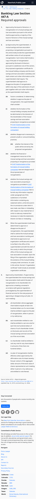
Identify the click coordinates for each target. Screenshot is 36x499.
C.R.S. (11, 477)
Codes (11, 475)
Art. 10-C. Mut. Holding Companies (13, 8)
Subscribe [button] (5, 406)
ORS (14, 489)
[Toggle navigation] (32, 2)
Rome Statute (13, 494)
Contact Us (4, 462)
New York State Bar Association (14, 420)
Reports (3, 465)
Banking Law (13, 7)
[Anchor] (20, 40)
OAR (10, 489)
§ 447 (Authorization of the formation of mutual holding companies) (20, 127)
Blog (2, 454)
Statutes (12, 480)
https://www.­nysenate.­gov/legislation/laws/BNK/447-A (17, 381)
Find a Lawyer (5, 451)
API (2, 460)
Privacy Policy (5, 471)
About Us (4, 457)
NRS (10, 483)
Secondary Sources (7, 468)
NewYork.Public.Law (16, 2)
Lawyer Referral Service (9, 427)
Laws (6, 7)
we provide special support (21, 436)
